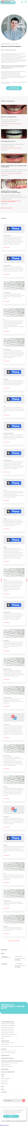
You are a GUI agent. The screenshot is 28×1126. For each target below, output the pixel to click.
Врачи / (6, 43)
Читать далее (6, 247)
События (3, 1076)
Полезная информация (5, 1078)
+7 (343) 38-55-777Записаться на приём (14, 88)
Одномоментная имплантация (7, 1042)
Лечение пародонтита (5, 1064)
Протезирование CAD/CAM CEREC (8, 1025)
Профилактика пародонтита (6, 1066)
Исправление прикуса (7, 1058)
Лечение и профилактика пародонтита (12, 1061)
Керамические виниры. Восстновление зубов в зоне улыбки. (13, 166)
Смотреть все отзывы (14, 940)
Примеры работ (4, 1082)
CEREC (16, 56)
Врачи (2, 1086)
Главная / (2, 43)
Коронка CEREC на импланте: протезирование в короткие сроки (10, 192)
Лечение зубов (5, 1055)
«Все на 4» (3, 58)
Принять (11, 1116)
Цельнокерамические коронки (7, 1029)
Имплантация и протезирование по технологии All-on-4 (12, 1046)
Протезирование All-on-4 (8, 141)
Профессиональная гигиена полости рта (9, 1062)
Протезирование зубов (7, 1022)
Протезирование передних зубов (8, 1023)
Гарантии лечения (4, 1083)
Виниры (2, 1038)
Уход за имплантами (5, 1044)
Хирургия (3, 1049)
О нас (2, 1074)
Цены (2, 1089)
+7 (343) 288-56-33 (19, 963)
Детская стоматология (7, 1072)
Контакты (4, 1092)
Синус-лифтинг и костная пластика (8, 1050)
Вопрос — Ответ (4, 1080)
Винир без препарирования (8, 117)
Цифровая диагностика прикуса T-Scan (9, 1034)
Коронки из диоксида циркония (7, 1030)
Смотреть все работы (7, 208)
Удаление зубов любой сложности (8, 1052)
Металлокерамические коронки (7, 1032)
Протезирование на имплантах (7, 1027)
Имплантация (5, 1041)
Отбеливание (4, 1069)
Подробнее (4, 125)
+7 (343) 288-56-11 (19, 956)
